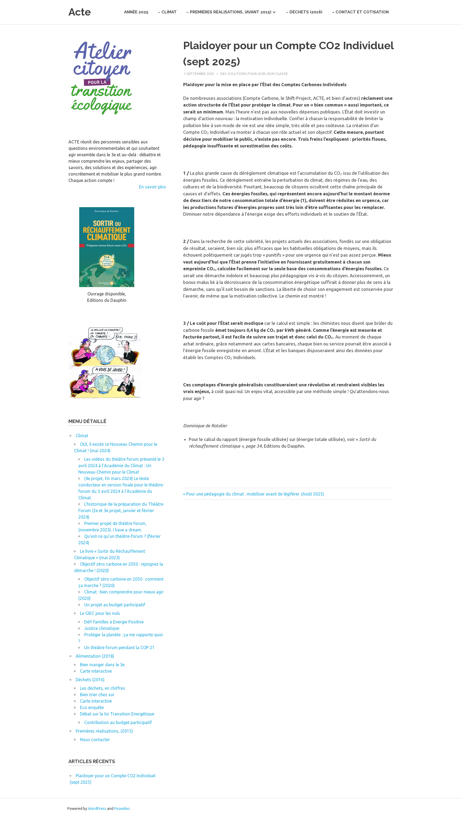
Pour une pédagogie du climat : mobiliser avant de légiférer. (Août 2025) (255, 494)
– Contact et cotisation (360, 12)
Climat (82, 435)
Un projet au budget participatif (114, 604)
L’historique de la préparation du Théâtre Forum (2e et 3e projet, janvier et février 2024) (120, 510)
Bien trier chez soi (97, 694)
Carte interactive (96, 671)
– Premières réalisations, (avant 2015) (228, 12)
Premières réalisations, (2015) (104, 731)
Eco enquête (92, 707)
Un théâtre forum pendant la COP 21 (119, 647)
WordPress (97, 808)
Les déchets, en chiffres (102, 688)
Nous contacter (95, 739)
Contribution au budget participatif (118, 722)
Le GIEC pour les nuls (100, 613)
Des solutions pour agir (242, 73)
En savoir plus (152, 186)
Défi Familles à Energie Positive (114, 621)
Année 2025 (136, 12)
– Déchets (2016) (304, 12)
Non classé (277, 73)
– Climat (167, 12)
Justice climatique (101, 628)
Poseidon (122, 808)
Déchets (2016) (90, 679)
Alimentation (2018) (95, 656)
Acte (79, 12)
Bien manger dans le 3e (102, 664)
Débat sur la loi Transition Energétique (117, 713)
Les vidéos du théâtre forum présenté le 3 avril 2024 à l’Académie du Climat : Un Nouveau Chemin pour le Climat (121, 465)
